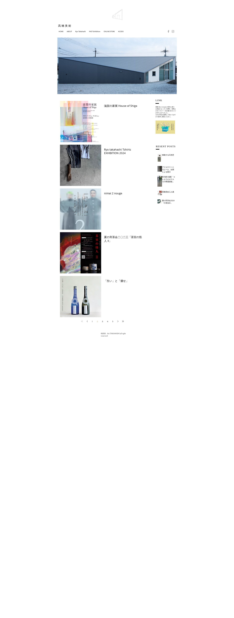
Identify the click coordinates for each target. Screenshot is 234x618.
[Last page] (123, 321)
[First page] (82, 321)
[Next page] (118, 321)
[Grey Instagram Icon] (173, 31)
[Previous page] (87, 321)
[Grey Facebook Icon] (168, 31)
